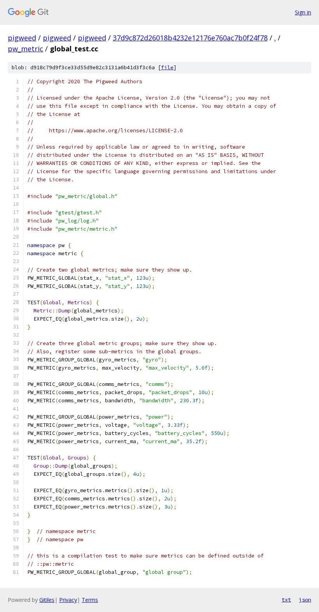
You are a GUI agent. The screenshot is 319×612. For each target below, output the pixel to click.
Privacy (68, 599)
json (305, 599)
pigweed (22, 37)
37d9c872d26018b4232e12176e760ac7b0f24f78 (190, 37)
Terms (90, 599)
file (167, 67)
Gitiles (46, 599)
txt (286, 599)
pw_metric (25, 48)
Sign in (303, 12)
